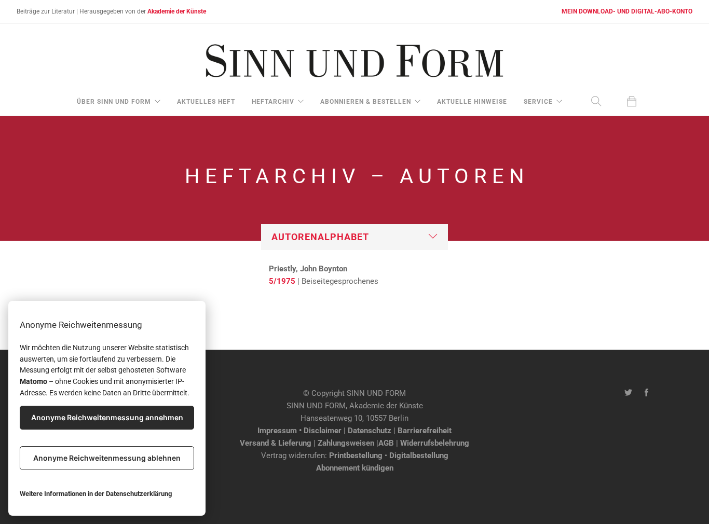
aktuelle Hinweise (472, 101)
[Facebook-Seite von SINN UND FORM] (646, 393)
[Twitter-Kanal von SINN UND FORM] (628, 393)
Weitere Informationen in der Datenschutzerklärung (96, 494)
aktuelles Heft (206, 101)
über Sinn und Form (114, 101)
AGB (386, 443)
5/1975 (282, 281)
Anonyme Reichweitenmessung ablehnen (107, 457)
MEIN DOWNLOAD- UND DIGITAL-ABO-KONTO (627, 11)
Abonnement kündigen (354, 468)
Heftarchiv (273, 101)
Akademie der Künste (176, 11)
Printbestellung (356, 455)
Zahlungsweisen (346, 443)
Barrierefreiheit (425, 430)
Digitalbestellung (418, 455)
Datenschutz (369, 430)
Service (538, 101)
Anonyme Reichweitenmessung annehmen (107, 417)
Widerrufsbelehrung (434, 443)
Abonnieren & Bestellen (365, 101)
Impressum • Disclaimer (299, 430)
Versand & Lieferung (275, 443)
